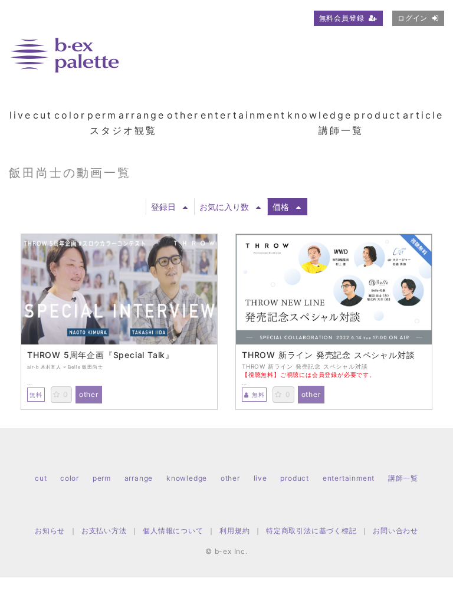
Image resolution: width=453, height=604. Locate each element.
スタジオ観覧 (123, 130)
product (378, 115)
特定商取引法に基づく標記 (311, 530)
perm (102, 115)
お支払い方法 (104, 530)
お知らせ (50, 530)
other (183, 115)
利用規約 (234, 530)
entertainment (243, 115)
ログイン (413, 18)
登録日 (163, 207)
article (423, 115)
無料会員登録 (342, 18)
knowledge (319, 115)
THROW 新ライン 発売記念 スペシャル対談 (328, 355)
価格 (281, 207)
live (20, 115)
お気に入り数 (224, 207)
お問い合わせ (395, 530)
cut (42, 115)
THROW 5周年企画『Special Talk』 (100, 355)
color (70, 115)
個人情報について (173, 530)
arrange (142, 115)
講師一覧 (341, 130)
